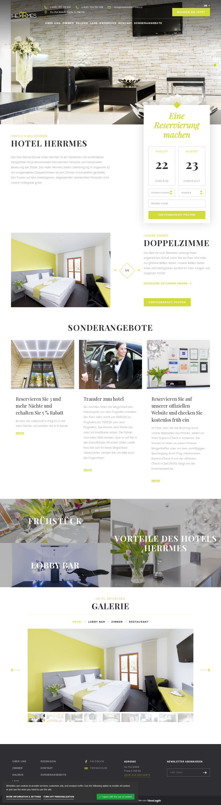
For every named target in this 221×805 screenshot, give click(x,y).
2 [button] (215, 65)
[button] (207, 5)
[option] (87, 62)
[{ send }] (205, 772)
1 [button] (215, 59)
